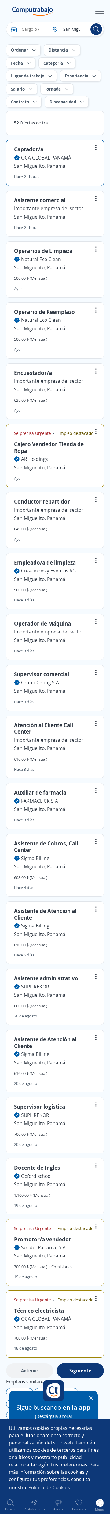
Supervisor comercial (41, 674)
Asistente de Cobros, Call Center (46, 847)
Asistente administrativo (46, 978)
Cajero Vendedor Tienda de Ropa (49, 447)
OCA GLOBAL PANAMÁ (46, 157)
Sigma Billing (35, 858)
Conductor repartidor (42, 501)
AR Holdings (34, 459)
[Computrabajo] (32, 11)
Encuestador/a (33, 372)
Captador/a (28, 149)
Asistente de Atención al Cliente (45, 914)
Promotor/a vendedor (42, 1239)
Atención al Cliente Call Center (43, 728)
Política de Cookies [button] (49, 1487)
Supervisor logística (39, 1106)
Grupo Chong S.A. (40, 682)
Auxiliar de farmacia (40, 792)
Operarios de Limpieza (43, 250)
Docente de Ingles (37, 1167)
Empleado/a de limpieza (45, 562)
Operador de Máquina (42, 623)
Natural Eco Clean (41, 259)
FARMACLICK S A (39, 801)
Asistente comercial (39, 200)
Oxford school (36, 1176)
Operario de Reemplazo (44, 311)
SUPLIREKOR (35, 986)
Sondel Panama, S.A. (44, 1247)
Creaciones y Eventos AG (48, 570)
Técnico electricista (39, 1310)
